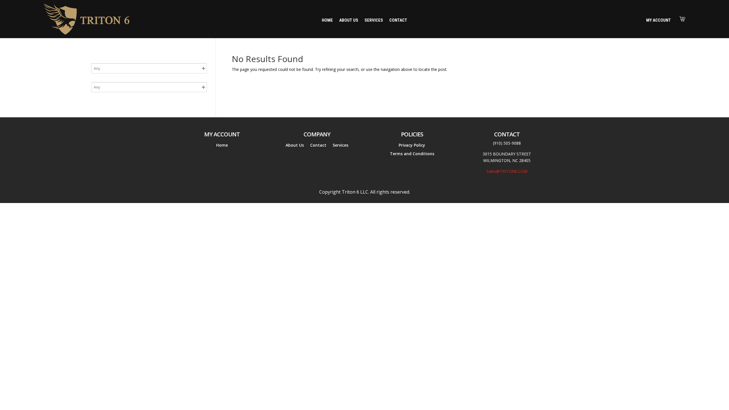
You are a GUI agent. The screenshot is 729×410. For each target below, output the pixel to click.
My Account (658, 20)
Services (373, 20)
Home (327, 20)
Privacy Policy (412, 145)
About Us (348, 20)
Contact (398, 20)
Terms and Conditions (412, 154)
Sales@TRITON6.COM (506, 171)
